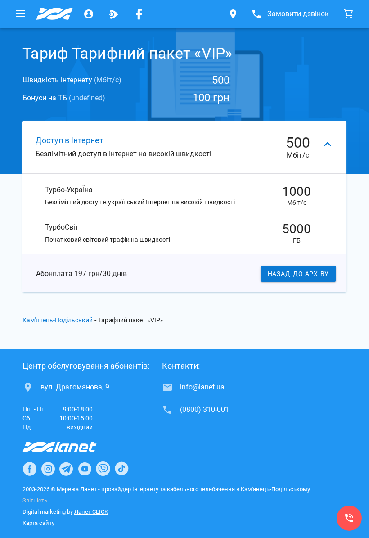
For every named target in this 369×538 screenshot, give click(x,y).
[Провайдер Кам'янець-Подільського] (54, 14)
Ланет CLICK (91, 511)
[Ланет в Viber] (103, 468)
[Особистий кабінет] (88, 14)
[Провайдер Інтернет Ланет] (69, 447)
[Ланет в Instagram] (48, 468)
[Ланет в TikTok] (121, 468)
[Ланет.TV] (113, 14)
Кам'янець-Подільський (57, 320)
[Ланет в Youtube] (84, 468)
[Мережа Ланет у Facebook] (139, 14)
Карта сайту (38, 523)
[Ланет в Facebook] (29, 468)
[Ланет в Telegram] (66, 468)
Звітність (34, 500)
